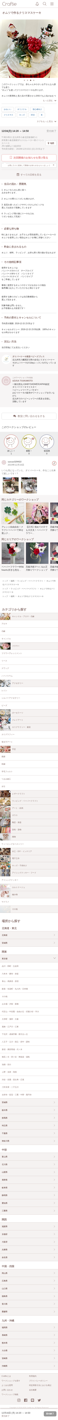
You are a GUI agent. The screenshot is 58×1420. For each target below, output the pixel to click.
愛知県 (4, 1203)
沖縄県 (4, 1366)
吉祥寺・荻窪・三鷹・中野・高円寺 (17, 1095)
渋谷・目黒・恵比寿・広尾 (13, 1080)
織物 (14, 837)
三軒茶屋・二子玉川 (10, 1087)
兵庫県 (4, 1250)
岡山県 (4, 1273)
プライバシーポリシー (38, 1381)
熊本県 (4, 1343)
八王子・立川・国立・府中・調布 (16, 1042)
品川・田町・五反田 (10, 966)
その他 (15, 909)
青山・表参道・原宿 (10, 981)
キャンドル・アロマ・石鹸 (23, 616)
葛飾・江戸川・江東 (10, 1027)
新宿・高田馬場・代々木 (12, 1049)
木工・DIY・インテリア (22, 851)
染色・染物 (16, 829)
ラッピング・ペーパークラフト (25, 801)
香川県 (4, 1304)
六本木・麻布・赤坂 (10, 974)
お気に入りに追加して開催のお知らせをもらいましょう (31, 165)
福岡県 (4, 1327)
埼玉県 (4, 1125)
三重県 (4, 1211)
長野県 (4, 1180)
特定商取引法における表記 (40, 1385)
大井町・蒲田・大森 (10, 1019)
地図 (52, 143)
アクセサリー (17, 683)
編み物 (15, 894)
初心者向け (37, 109)
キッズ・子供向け (19, 865)
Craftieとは (6, 1376)
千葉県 (4, 1133)
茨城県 (4, 1102)
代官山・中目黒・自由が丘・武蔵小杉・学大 (20, 1012)
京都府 (4, 1234)
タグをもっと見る (45, 121)
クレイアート (17, 720)
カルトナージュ (18, 887)
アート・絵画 (17, 808)
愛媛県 (4, 1312)
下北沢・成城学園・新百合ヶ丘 (15, 1034)
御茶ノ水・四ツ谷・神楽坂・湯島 (16, 1057)
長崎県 (4, 1335)
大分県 (4, 1350)
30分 (33, 115)
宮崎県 (4, 1358)
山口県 (4, 1288)
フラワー (15, 646)
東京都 (4, 959)
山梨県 (4, 1172)
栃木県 (4, 1110)
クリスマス (8, 115)
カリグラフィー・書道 (21, 727)
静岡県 (4, 1195)
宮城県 (4, 943)
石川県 (4, 1164)
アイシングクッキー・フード (24, 873)
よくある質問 (7, 1385)
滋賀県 (4, 1226)
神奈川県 (5, 1141)
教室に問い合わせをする (31, 416)
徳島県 (4, 1296)
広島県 (4, 1281)
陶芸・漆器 (16, 822)
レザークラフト (18, 794)
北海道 (4, 935)
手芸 (14, 749)
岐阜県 (4, 1188)
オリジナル (22, 109)
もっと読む (48, 100)
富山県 (4, 1157)
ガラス (15, 815)
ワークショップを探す (11, 1381)
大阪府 (4, 1242)
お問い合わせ (7, 1390)
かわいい (7, 109)
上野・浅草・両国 (9, 1072)
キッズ (22, 115)
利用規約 (33, 1376)
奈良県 (4, 1257)
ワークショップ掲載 (10, 1394)
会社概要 (33, 1390)
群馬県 (4, 1118)
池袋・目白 (6, 1064)
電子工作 (15, 858)
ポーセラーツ (17, 713)
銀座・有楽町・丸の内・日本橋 (15, 989)
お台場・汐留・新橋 (10, 1004)
